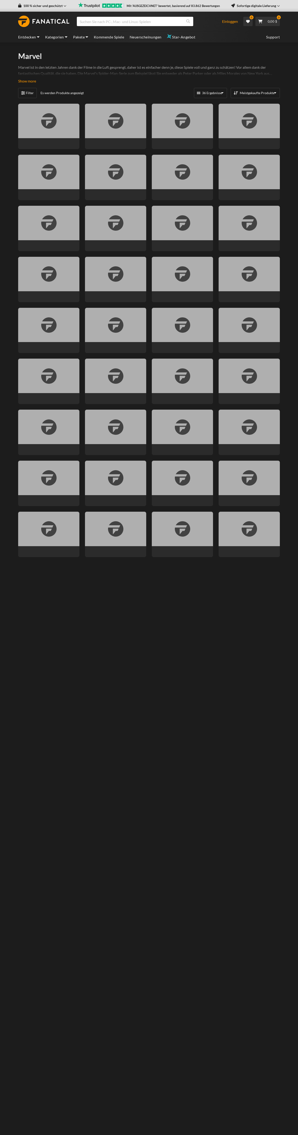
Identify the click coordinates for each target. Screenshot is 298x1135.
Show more (27, 81)
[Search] (188, 21)
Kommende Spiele (109, 37)
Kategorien (54, 37)
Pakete (79, 37)
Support (273, 37)
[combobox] (146, 21)
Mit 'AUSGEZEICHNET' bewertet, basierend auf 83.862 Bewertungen (173, 6)
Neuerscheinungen (145, 37)
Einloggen (230, 21)
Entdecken (27, 37)
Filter (30, 93)
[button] (42, 5)
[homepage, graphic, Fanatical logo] (43, 21)
